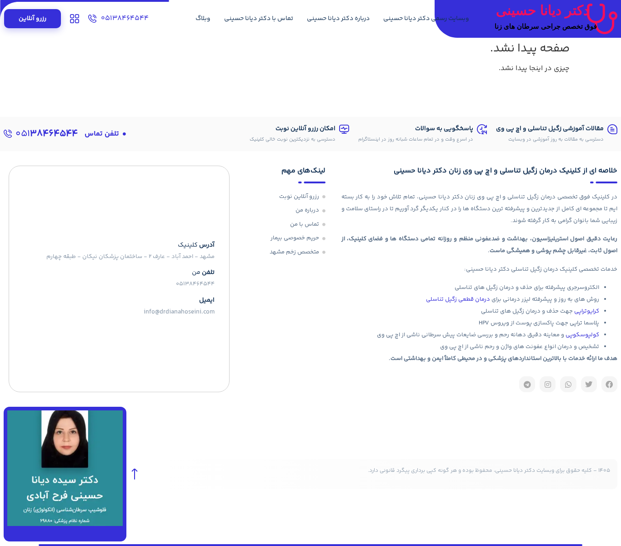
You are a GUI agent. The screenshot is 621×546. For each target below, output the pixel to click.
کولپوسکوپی (582, 334)
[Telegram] (527, 384)
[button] (105, 134)
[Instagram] (548, 384)
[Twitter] (589, 384)
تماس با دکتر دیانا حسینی (258, 19)
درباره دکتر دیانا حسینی (338, 19)
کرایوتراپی (586, 311)
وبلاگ (202, 19)
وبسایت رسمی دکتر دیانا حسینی (426, 19)
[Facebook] (609, 384)
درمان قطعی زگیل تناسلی (458, 299)
